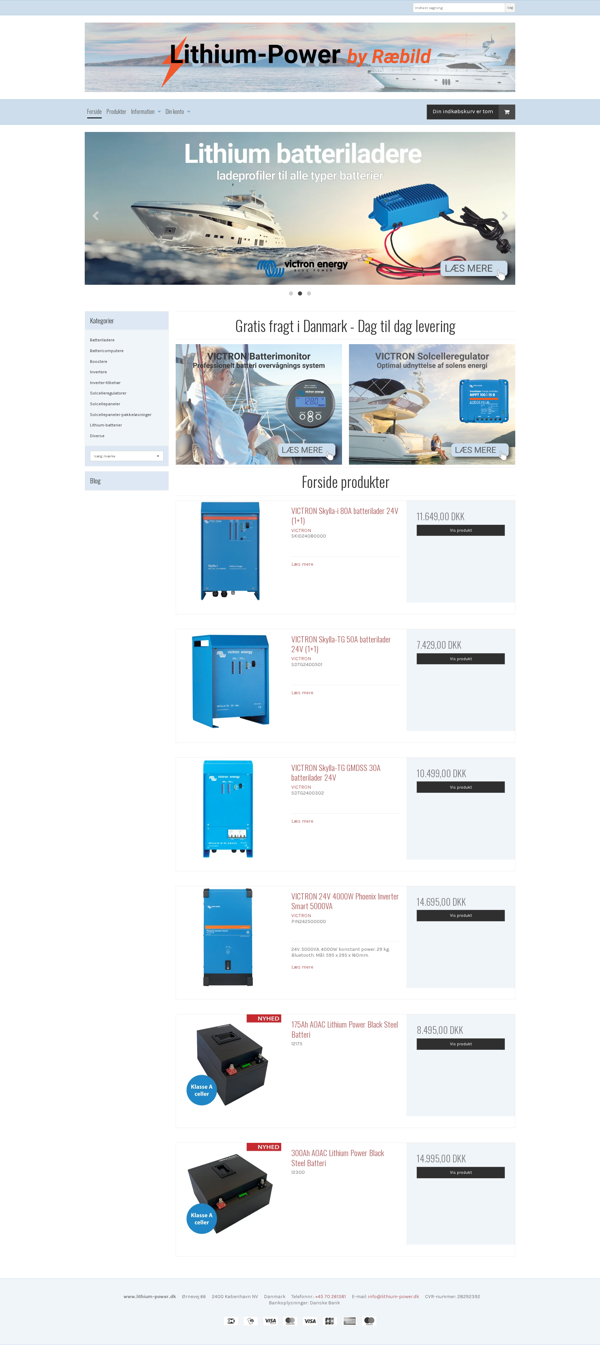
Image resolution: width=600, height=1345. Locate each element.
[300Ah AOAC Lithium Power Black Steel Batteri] (230, 1197)
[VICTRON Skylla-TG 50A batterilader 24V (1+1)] (230, 683)
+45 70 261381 (330, 1297)
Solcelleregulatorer (108, 393)
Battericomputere (107, 350)
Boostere (98, 361)
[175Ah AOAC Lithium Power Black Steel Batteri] (230, 1068)
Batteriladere (102, 340)
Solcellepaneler (105, 403)
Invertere (98, 372)
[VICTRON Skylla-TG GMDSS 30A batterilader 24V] (230, 812)
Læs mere (302, 564)
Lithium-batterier (106, 425)
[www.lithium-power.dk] (300, 57)
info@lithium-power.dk (393, 1297)
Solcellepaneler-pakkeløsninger (120, 414)
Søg (510, 7)
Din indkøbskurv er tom (463, 111)
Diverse (97, 435)
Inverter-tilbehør (105, 382)
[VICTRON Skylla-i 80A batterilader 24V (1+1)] (230, 555)
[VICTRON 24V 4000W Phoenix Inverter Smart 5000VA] (230, 940)
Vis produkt (461, 530)
